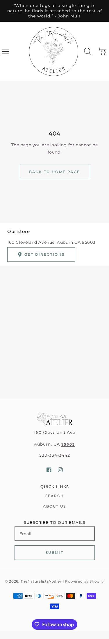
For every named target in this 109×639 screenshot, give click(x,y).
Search (54, 496)
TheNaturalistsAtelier (41, 581)
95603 (68, 444)
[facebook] (49, 470)
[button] (5, 51)
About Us (54, 506)
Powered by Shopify (84, 581)
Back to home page (54, 172)
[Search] (87, 51)
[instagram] (60, 470)
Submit (54, 552)
